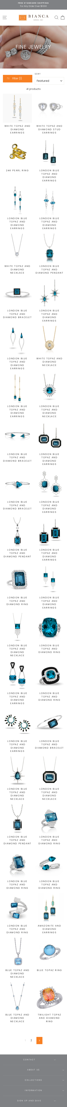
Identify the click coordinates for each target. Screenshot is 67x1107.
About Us (33, 1070)
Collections (33, 1080)
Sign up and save (29, 1100)
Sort (38, 74)
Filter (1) (17, 78)
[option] (33, 5)
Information (33, 1090)
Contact (29, 1059)
